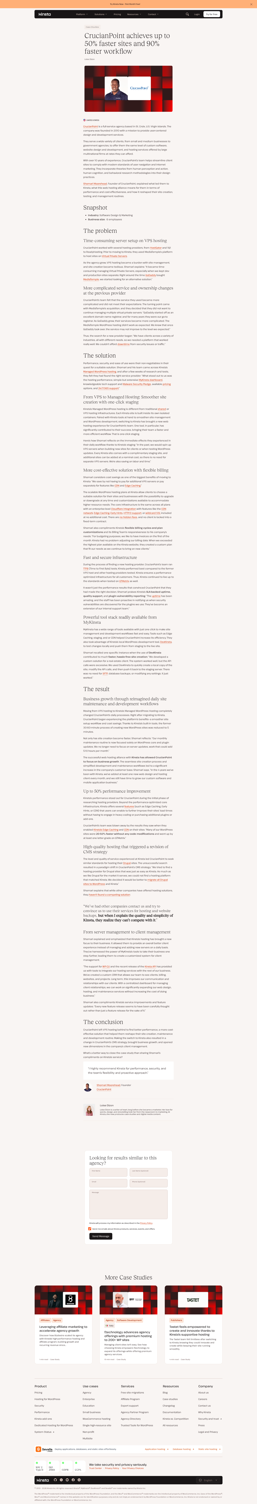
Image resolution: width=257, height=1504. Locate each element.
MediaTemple (91, 279)
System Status (43, 1432)
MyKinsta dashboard (150, 380)
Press (201, 1425)
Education (88, 1405)
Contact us (204, 1405)
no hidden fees (128, 517)
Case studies (170, 1399)
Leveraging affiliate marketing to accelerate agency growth (63, 1329)
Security (39, 1405)
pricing (167, 384)
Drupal (127, 863)
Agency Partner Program (135, 1412)
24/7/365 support (108, 388)
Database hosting (182, 1449)
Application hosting (155, 1449)
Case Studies (92, 27)
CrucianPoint (90, 126)
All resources (170, 1425)
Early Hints (117, 513)
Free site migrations (132, 1392)
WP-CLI (106, 966)
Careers (202, 1399)
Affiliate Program (130, 1399)
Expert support (129, 1405)
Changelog (169, 1405)
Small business (92, 1412)
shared (162, 409)
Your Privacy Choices (133, 1468)
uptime (156, 596)
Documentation (172, 1412)
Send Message (100, 1236)
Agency (87, 1392)
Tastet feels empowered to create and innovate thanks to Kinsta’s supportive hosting (192, 1330)
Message (95, 1192)
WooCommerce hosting (96, 1418)
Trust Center (95, 1468)
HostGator (156, 247)
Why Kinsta (204, 1412)
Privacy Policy (146, 1223)
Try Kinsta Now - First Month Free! (125, 4)
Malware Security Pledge (137, 384)
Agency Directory (131, 1418)
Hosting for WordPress (47, 1399)
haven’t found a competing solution (109, 894)
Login (197, 14)
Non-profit (88, 1432)
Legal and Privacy (208, 1432)
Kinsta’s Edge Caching (106, 829)
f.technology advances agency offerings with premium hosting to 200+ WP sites (128, 1336)
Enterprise (89, 1399)
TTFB (85, 568)
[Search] (187, 14)
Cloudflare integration (123, 508)
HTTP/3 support (132, 513)
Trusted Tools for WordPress (137, 1425)
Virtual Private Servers (114, 256)
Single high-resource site (97, 1425)
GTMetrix (124, 581)
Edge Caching (133, 485)
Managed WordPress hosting (99, 371)
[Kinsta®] (45, 14)
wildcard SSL (152, 513)
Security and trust (208, 1418)
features (129, 806)
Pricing (38, 1392)
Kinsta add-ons (43, 1418)
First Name (96, 1171)
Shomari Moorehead (95, 183)
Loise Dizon (89, 59)
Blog (165, 1392)
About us (203, 1392)
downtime (123, 344)
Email (94, 1182)
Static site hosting (207, 1449)
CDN (117, 485)
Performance (42, 1412)
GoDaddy (150, 275)
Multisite (88, 1438)
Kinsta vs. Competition (176, 1418)
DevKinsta (166, 642)
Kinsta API (150, 966)
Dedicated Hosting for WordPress (54, 1425)
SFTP (105, 673)
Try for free (211, 14)
